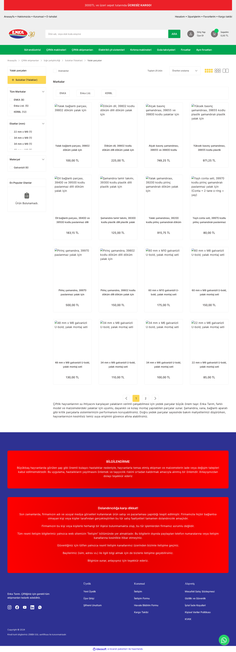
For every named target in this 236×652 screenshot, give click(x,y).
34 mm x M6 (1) (23, 143)
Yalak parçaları (94, 60)
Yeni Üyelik (89, 591)
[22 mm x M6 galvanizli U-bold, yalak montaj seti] (209, 338)
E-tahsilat (51, 16)
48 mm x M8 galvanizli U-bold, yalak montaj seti (72, 364)
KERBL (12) (20, 111)
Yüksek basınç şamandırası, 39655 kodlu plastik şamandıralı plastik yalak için (209, 148)
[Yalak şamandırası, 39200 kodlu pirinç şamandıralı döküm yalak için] (163, 194)
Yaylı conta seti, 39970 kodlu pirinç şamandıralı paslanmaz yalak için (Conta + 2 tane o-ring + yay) (209, 220)
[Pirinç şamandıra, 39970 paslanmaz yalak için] (72, 266)
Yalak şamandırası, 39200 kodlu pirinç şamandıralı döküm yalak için (163, 220)
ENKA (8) (19, 99)
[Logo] (21, 33)
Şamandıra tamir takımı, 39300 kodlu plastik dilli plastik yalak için (118, 220)
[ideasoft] (100, 649)
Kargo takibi (225, 16)
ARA (174, 34)
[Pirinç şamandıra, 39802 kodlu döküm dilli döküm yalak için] (118, 266)
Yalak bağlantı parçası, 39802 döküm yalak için (72, 147)
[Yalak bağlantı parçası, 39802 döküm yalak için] (72, 122)
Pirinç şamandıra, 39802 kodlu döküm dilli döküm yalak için (118, 292)
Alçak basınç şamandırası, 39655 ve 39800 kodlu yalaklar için (164, 148)
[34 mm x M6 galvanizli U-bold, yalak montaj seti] (163, 338)
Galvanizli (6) (21, 167)
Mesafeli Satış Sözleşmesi (200, 591)
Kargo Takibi (141, 612)
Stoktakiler (63, 71)
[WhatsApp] (224, 640)
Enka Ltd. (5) (21, 105)
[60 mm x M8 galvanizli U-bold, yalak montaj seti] (209, 266)
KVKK (188, 619)
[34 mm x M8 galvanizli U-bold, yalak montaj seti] (118, 338)
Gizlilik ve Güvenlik (195, 598)
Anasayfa (9, 16)
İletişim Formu (142, 598)
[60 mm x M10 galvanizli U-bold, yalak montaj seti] (163, 266)
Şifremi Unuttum (92, 605)
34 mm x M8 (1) (23, 137)
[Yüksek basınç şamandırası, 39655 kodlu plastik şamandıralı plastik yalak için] (209, 122)
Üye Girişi (88, 598)
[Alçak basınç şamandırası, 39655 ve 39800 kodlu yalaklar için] (163, 122)
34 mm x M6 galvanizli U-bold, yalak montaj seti (163, 364)
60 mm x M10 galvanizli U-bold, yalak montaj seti (163, 292)
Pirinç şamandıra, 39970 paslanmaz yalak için (72, 292)
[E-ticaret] (117, 649)
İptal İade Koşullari (195, 605)
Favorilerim (209, 16)
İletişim (138, 591)
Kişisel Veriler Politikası (198, 612)
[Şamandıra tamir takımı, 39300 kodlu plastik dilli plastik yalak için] (118, 194)
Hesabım (180, 16)
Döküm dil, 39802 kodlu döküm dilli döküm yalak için (118, 147)
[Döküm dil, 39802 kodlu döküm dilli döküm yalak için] (118, 122)
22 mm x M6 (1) (23, 131)
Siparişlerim (194, 16)
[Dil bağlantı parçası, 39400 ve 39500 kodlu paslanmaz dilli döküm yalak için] (72, 194)
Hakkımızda (24, 16)
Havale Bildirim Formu (146, 605)
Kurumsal (38, 16)
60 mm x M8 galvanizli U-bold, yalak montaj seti (209, 292)
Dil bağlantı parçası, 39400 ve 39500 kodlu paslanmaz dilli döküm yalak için (72, 220)
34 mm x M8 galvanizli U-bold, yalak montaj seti (118, 364)
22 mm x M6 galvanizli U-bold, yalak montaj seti (209, 364)
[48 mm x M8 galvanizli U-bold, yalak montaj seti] (72, 338)
